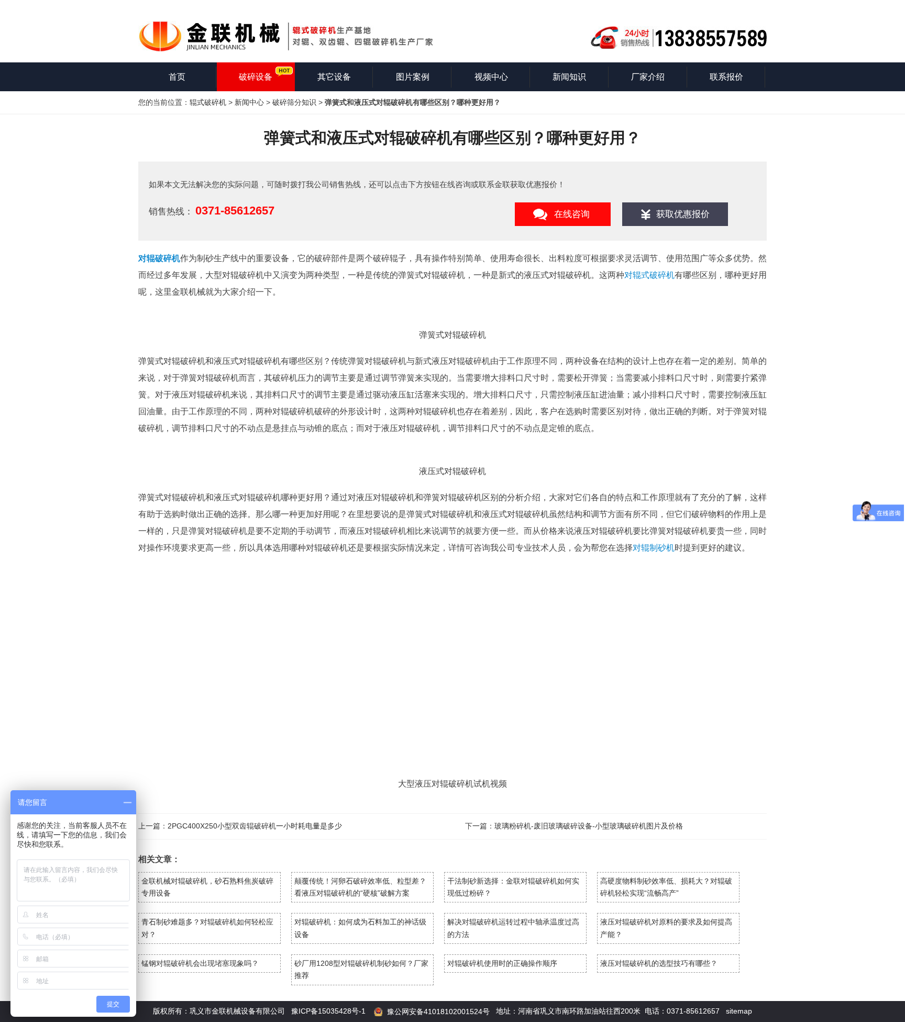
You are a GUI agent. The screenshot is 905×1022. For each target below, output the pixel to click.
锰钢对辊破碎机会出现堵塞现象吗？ (200, 963)
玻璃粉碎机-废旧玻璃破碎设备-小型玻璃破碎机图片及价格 (588, 826)
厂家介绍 (648, 76)
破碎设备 (255, 76)
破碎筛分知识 (294, 102)
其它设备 (334, 76)
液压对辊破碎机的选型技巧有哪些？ (659, 963)
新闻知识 (569, 76)
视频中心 (491, 76)
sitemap (739, 1011)
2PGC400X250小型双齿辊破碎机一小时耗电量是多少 (255, 826)
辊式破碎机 (208, 102)
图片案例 (412, 76)
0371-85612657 (234, 210)
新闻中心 (249, 102)
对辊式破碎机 (649, 275)
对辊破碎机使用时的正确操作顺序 (502, 963)
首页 (177, 76)
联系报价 (726, 76)
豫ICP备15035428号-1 (328, 1011)
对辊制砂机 (654, 547)
